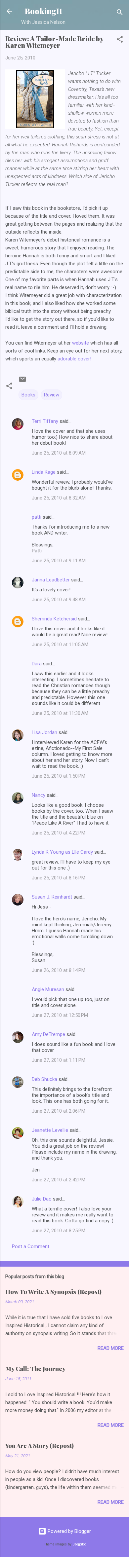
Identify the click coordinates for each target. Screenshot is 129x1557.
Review (51, 395)
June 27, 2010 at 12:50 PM (60, 1015)
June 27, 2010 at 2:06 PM (58, 1111)
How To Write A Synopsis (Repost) (53, 1292)
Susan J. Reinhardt (52, 897)
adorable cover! (74, 359)
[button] (120, 40)
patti (36, 517)
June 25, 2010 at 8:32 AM (59, 498)
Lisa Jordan (44, 732)
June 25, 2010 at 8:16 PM (58, 878)
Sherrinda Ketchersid (54, 619)
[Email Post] (22, 382)
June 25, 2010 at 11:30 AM (60, 713)
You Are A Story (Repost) (39, 1446)
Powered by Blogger (68, 1531)
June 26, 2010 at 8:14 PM (58, 970)
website (80, 343)
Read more (111, 1348)
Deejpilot (79, 1544)
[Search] (120, 13)
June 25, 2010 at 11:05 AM (60, 645)
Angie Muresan (48, 989)
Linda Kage (44, 472)
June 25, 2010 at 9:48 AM (59, 600)
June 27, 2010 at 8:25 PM (58, 1231)
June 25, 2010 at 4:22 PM (58, 833)
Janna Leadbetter (51, 580)
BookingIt (43, 11)
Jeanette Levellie (50, 1130)
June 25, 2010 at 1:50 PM (58, 776)
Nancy (38, 795)
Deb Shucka (44, 1079)
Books (28, 395)
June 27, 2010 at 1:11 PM (58, 1060)
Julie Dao (42, 1199)
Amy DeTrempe (48, 1034)
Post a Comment (30, 1246)
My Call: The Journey (35, 1369)
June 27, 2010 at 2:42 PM (58, 1180)
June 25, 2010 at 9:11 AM (59, 561)
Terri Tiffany (45, 421)
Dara (37, 664)
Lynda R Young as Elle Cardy (62, 852)
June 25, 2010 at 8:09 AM (59, 453)
